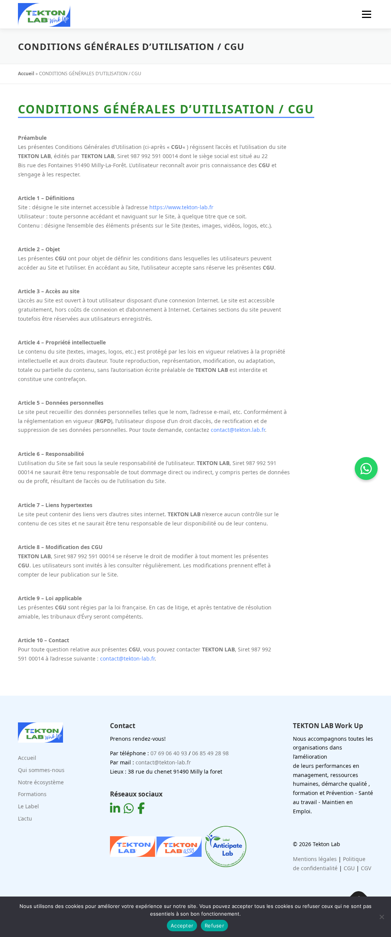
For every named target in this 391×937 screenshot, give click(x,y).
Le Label (28, 806)
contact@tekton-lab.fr (127, 658)
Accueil (26, 73)
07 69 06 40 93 (168, 753)
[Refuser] (381, 917)
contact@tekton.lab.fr (238, 429)
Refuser (214, 925)
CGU (349, 868)
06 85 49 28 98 (210, 753)
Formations (32, 794)
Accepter (182, 925)
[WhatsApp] (366, 468)
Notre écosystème (41, 782)
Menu (366, 14)
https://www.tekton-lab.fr (181, 207)
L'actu (25, 818)
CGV (366, 868)
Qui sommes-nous (41, 770)
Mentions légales (315, 859)
